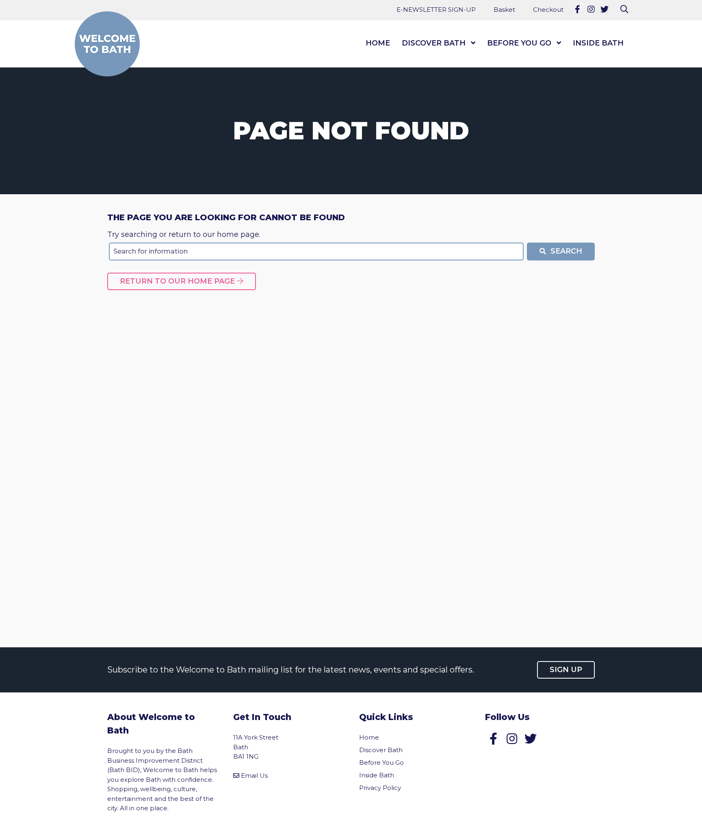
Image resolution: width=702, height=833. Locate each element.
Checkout (548, 9)
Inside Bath (598, 43)
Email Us (254, 775)
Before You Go (519, 43)
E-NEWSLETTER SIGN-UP (436, 9)
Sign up (566, 669)
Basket (504, 9)
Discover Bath (434, 43)
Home (378, 43)
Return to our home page (178, 281)
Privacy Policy (380, 788)
